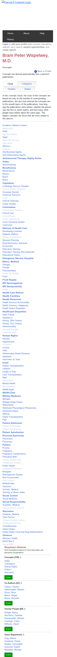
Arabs (6, 161)
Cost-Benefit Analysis (12, 210)
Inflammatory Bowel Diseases (16, 353)
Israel (5, 362)
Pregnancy (7, 451)
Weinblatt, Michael (12, 650)
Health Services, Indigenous (15, 305)
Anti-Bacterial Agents (12, 152)
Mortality (6, 399)
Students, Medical (11, 514)
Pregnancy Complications (14, 454)
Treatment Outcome (12, 523)
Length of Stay (9, 371)
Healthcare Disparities (14, 311)
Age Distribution (10, 134)
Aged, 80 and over (11, 140)
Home (10, 33)
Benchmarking (9, 164)
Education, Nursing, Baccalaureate (18, 252)
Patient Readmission (12, 429)
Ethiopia (6, 264)
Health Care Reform (13, 292)
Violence (7, 535)
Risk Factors (8, 480)
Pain (5, 420)
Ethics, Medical (11, 261)
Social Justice (10, 495)
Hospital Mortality (11, 329)
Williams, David (11, 624)
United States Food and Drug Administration (23, 532)
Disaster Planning (11, 240)
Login (5, 44)
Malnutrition (8, 380)
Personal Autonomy (13, 435)
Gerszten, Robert (12, 647)
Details (28, 89)
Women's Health (10, 538)
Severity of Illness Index (14, 492)
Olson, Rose (10, 592)
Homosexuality (9, 326)
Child (5, 198)
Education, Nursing (11, 249)
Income (6, 347)
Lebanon (6, 368)
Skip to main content (13, 3)
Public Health (9, 466)
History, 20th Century (12, 320)
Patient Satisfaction (13, 432)
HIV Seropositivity (12, 286)
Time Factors (9, 517)
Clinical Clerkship (10, 201)
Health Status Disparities (14, 308)
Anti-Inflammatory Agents (14, 155)
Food (5, 276)
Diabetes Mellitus (10, 234)
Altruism (6, 146)
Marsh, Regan (10, 595)
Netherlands (8, 405)
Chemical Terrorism (11, 195)
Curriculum (7, 225)
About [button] (26, 33)
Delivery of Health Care (15, 228)
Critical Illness (9, 216)
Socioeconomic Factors (13, 508)
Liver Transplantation (12, 374)
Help (42, 33)
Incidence (7, 344)
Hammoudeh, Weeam (14, 589)
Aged (5, 137)
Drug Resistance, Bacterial (15, 243)
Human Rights (10, 335)
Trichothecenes (10, 526)
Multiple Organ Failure (13, 402)
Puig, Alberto (10, 638)
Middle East (9, 392)
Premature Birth (10, 457)
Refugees (7, 471)
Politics (7, 445)
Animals (6, 149)
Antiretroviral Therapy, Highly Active (22, 158)
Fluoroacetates (9, 270)
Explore (8, 577)
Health (5, 289)
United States (9, 529)
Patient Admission (12, 423)
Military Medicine (12, 396)
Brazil (5, 177)
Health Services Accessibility (16, 302)
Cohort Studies (9, 204)
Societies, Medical (11, 505)
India (5, 350)
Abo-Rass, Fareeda (13, 615)
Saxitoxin (7, 486)
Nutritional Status (10, 411)
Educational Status (11, 255)
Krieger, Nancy (11, 612)
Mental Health (9, 383)
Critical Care (8, 213)
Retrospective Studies (13, 474)
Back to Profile (44, 71)
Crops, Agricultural (11, 219)
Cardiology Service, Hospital (15, 186)
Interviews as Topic (11, 359)
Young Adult (8, 544)
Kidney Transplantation (13, 366)
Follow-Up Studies (11, 273)
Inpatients (7, 356)
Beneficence (9, 168)
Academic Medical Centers (15, 125)
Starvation (8, 511)
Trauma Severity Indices (14, 520)
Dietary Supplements (12, 237)
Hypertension (9, 342)
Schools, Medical (10, 489)
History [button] (10, 39)
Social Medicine (10, 498)
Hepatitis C (8, 317)
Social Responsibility (14, 502)
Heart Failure (8, 314)
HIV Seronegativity (12, 283)
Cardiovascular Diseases (14, 189)
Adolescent (8, 128)
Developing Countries (12, 231)
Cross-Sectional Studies (14, 222)
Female (6, 267)
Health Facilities (11, 296)
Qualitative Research (12, 468)
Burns (5, 180)
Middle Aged (8, 389)
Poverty (6, 448)
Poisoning (7, 441)
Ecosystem (8, 246)
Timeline (11, 89)
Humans (6, 338)
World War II (8, 541)
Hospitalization (9, 332)
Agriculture (7, 143)
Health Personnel (12, 299)
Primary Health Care (12, 460)
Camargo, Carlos (12, 621)
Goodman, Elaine (12, 641)
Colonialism (9, 207)
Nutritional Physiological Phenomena (19, 408)
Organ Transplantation (13, 417)
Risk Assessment (11, 477)
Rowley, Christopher (13, 644)
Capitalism (8, 183)
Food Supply (9, 279)
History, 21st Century (12, 323)
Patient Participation (12, 426)
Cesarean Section (11, 192)
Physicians (8, 438)
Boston (6, 174)
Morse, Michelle (11, 598)
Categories (27, 84)
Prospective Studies (12, 463)
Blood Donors (9, 171)
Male (5, 377)
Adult (5, 131)
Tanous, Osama (11, 587)
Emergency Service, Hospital (18, 258)
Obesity (6, 414)
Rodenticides (8, 483)
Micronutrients (9, 386)
